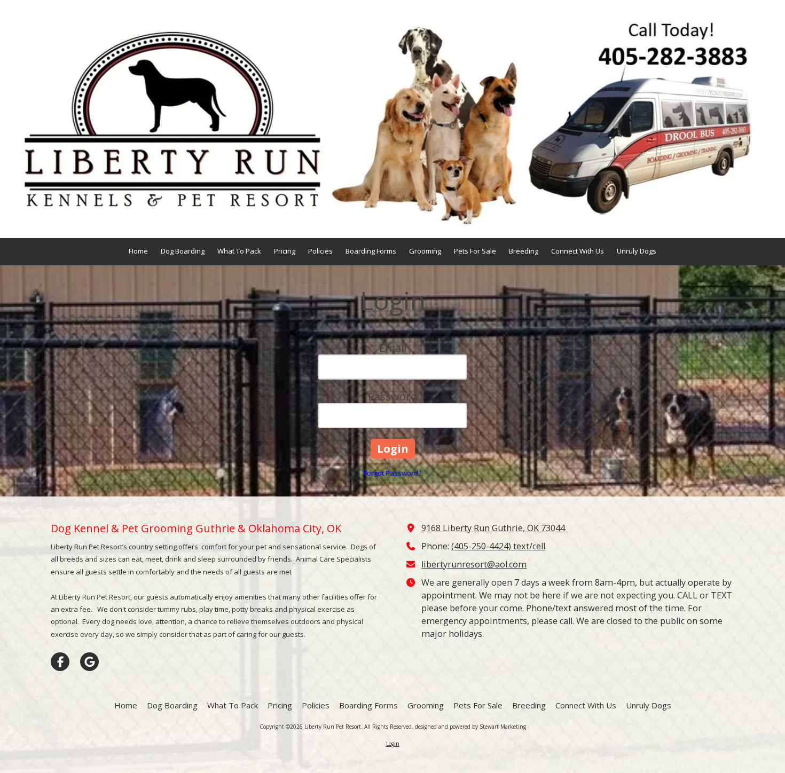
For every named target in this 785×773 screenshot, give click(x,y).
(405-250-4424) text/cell (498, 546)
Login (392, 743)
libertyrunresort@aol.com (474, 564)
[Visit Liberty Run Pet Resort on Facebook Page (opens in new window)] (60, 661)
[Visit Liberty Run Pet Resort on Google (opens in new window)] (89, 661)
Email (392, 348)
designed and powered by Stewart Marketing (470, 726)
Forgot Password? (392, 473)
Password (392, 396)
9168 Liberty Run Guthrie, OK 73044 (493, 528)
